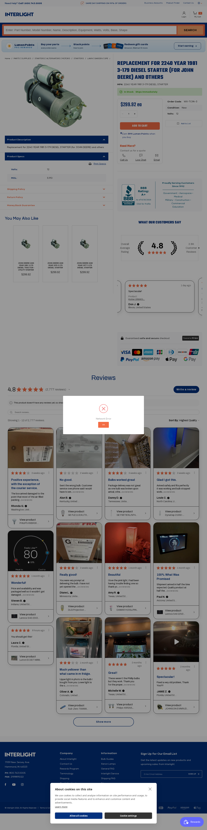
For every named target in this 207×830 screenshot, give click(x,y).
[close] (150, 788)
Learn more (61, 806)
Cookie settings (128, 815)
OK (103, 425)
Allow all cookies (78, 815)
